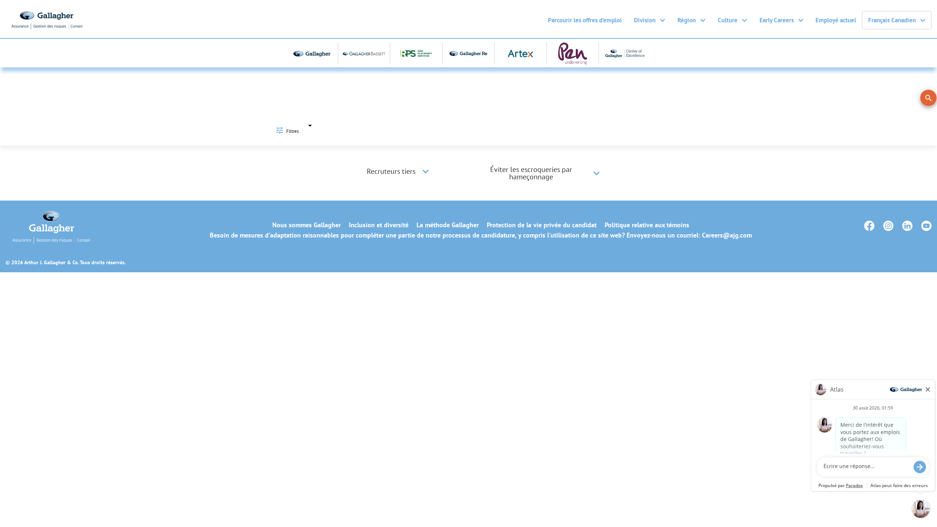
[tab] (399, 171)
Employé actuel (835, 20)
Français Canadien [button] (892, 20)
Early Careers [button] (776, 20)
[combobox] (309, 125)
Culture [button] (728, 20)
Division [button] (645, 20)
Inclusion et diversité (378, 225)
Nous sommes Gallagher (306, 225)
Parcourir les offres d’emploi (585, 20)
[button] (425, 171)
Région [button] (686, 20)
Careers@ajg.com (727, 235)
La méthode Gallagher (448, 225)
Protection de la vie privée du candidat (542, 225)
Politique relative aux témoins (647, 225)
